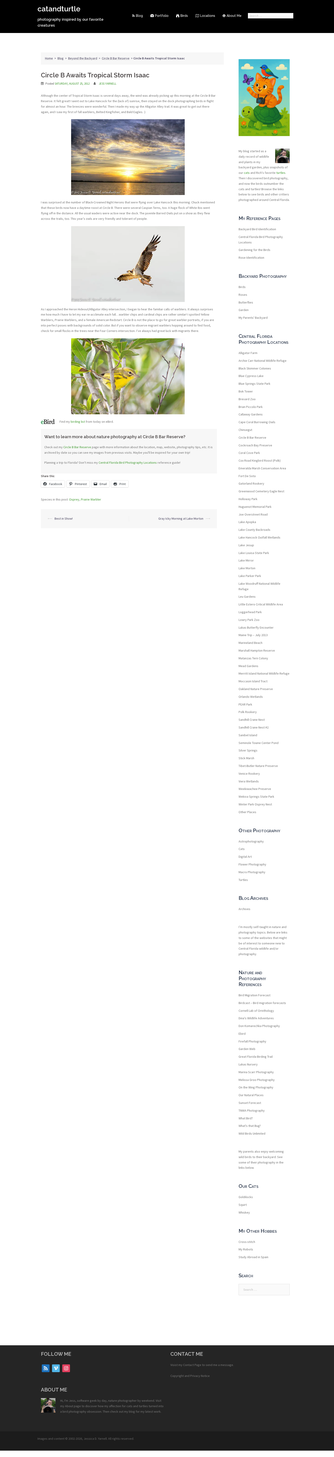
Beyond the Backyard (82, 58)
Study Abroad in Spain (253, 1257)
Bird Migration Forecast (254, 995)
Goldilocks (246, 1197)
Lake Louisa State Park (254, 553)
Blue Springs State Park (254, 384)
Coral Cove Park (249, 453)
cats (247, 173)
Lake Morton (247, 568)
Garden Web (247, 1049)
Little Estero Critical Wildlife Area (261, 604)
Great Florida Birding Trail (256, 1057)
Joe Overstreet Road (253, 514)
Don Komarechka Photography (259, 1026)
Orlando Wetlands (251, 697)
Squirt (243, 1205)
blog (132, 1411)
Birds (184, 16)
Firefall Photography (252, 1041)
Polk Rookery (248, 712)
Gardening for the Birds (254, 250)
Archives (244, 909)
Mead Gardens (248, 666)
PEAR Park (245, 704)
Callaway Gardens (251, 414)
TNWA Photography (252, 1110)
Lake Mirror (246, 560)
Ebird (242, 1034)
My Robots (246, 1249)
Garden (244, 310)
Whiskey (244, 1212)
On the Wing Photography (256, 1087)
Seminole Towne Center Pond (259, 743)
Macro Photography (252, 872)
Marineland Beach (250, 643)
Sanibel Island (248, 735)
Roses (243, 295)
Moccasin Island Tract (253, 681)
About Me (234, 16)
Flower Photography (252, 864)
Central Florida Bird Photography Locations (128, 462)
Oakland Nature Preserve (256, 689)
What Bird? (246, 1118)
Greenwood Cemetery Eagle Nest (261, 491)
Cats (242, 849)
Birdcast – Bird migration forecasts (262, 1003)
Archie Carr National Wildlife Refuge (263, 361)
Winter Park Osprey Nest (255, 804)
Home (49, 58)
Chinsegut (245, 430)
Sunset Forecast (250, 1103)
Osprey (74, 499)
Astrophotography (251, 841)
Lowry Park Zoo (249, 620)
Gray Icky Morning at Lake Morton (180, 518)
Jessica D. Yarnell (95, 1439)
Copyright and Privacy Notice (190, 1376)
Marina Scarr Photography (256, 1072)
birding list (78, 422)
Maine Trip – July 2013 (253, 635)
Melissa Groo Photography (257, 1080)
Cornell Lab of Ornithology (256, 1011)
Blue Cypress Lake (251, 376)
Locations (207, 16)
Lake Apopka (247, 522)
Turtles (243, 880)
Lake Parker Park (250, 576)
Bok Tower (246, 391)
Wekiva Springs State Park (256, 796)
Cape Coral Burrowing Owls (257, 422)
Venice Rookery (249, 774)
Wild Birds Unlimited (252, 1133)
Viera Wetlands (249, 781)
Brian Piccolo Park (251, 407)
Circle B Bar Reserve (116, 58)
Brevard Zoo (247, 399)
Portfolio (162, 16)
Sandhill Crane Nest (252, 720)
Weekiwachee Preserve (255, 789)
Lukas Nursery (248, 1064)
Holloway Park (248, 499)
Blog (139, 16)
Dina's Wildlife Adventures (256, 1018)
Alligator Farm (248, 353)
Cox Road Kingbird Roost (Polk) (260, 460)
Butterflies (246, 302)
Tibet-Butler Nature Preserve (258, 766)
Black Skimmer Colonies (255, 368)
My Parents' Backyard (253, 318)
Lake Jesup (246, 545)
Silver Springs (248, 750)
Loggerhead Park (250, 612)
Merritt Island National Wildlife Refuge (264, 673)
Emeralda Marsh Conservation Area (262, 468)
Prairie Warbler (91, 499)
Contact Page (192, 1365)
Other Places (247, 812)
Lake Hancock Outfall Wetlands (259, 537)
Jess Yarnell (107, 84)
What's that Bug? (250, 1126)
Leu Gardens (247, 596)
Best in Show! (64, 518)
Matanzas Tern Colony (253, 658)
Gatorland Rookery (251, 483)
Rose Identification (251, 257)
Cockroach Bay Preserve (255, 445)
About (69, 1406)
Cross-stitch (247, 1242)
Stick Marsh (246, 758)
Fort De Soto (247, 476)
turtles (280, 173)
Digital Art (245, 857)
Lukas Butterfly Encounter (256, 627)
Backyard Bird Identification (257, 229)
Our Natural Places (251, 1095)
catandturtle (58, 9)
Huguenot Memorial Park (255, 507)
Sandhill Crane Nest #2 (254, 727)
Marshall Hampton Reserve (257, 650)
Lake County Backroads (254, 530)
